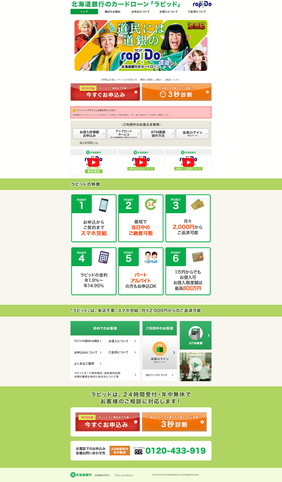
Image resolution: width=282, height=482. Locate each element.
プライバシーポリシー (124, 475)
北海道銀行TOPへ (102, 475)
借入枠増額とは (89, 142)
